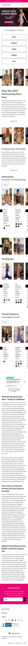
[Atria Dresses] (7, 135)
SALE (14, 61)
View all (5, 184)
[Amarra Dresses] (19, 135)
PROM (14, 49)
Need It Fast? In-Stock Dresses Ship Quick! (16, 1)
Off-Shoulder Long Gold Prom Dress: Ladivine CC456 (18, 289)
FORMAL (14, 43)
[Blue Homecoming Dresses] (19, 246)
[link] (21, 5)
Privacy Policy (18, 643)
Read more (14, 121)
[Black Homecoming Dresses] (7, 246)
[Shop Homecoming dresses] (14, 17)
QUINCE (14, 55)
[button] (2, 5)
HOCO (14, 37)
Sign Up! (24, 599)
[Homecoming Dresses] (7, 77)
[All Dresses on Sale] (19, 77)
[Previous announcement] (6, 1)
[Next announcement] (22, 1)
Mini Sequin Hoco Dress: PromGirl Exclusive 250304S (6, 215)
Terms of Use (10, 643)
